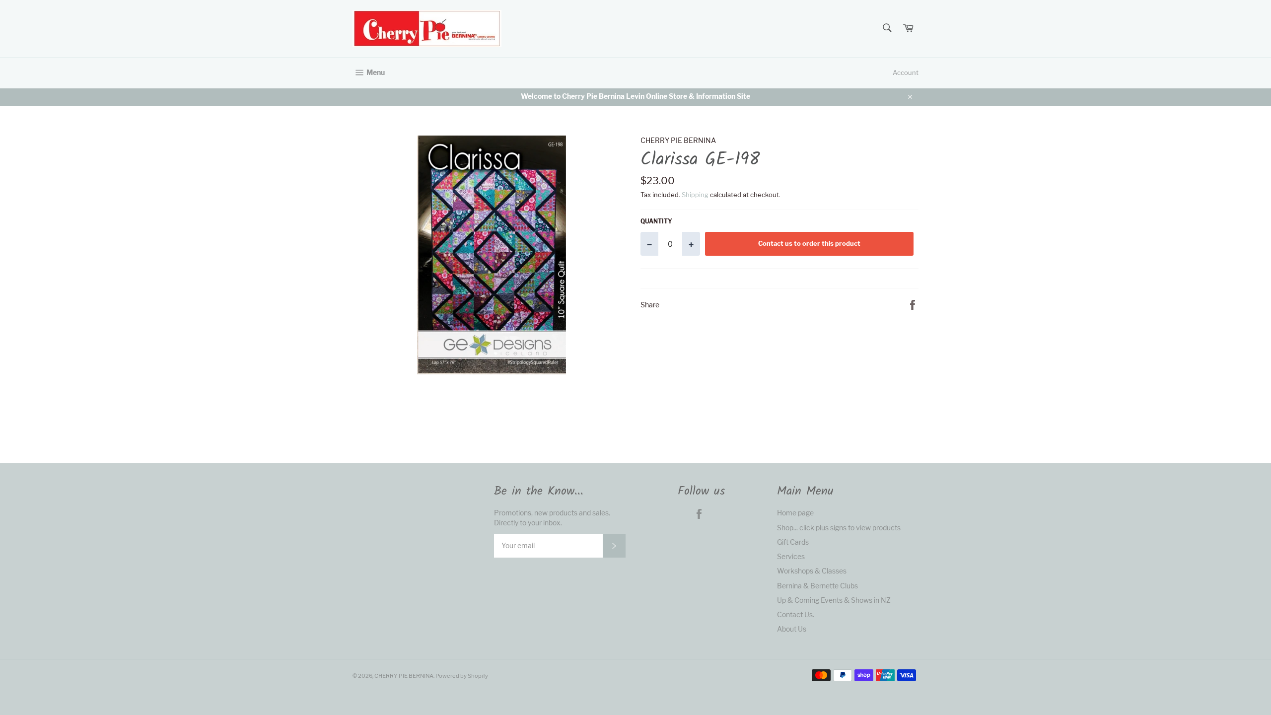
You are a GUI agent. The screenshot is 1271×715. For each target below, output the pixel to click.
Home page (795, 512)
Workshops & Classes (812, 571)
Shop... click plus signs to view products (839, 527)
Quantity (656, 221)
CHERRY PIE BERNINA (403, 675)
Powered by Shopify (461, 675)
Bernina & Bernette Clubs (817, 585)
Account (905, 72)
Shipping (695, 195)
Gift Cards (793, 542)
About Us (791, 629)
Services (791, 556)
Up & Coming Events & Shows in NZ (834, 600)
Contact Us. (795, 614)
